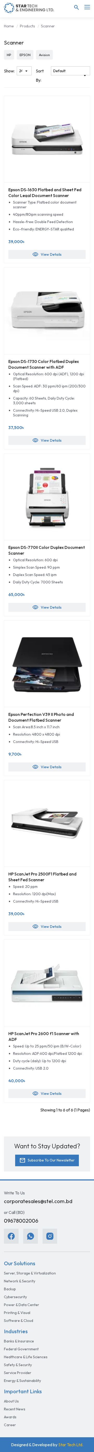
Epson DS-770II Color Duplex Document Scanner (46, 550)
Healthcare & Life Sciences (26, 1357)
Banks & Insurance (19, 1341)
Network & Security (19, 1281)
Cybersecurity (15, 1297)
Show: (9, 70)
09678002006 (21, 1220)
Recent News (14, 1409)
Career (10, 1425)
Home (9, 26)
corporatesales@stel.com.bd (38, 1201)
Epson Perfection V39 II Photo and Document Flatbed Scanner (41, 717)
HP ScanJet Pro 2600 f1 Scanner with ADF (43, 1036)
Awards (10, 1417)
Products (27, 26)
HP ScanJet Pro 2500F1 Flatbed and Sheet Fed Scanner (42, 876)
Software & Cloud (18, 1320)
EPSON (25, 55)
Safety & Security (18, 1364)
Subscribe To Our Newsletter (47, 1160)
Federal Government (21, 1349)
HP (9, 55)
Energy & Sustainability (22, 1380)
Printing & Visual (17, 1312)
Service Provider (17, 1372)
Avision (44, 55)
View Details (47, 254)
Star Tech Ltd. (70, 1444)
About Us (11, 1401)
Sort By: (40, 75)
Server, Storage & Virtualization (30, 1273)
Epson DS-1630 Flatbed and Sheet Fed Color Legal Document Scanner (44, 192)
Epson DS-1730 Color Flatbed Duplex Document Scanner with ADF (43, 364)
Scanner (48, 26)
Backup (10, 1289)
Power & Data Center (21, 1304)
